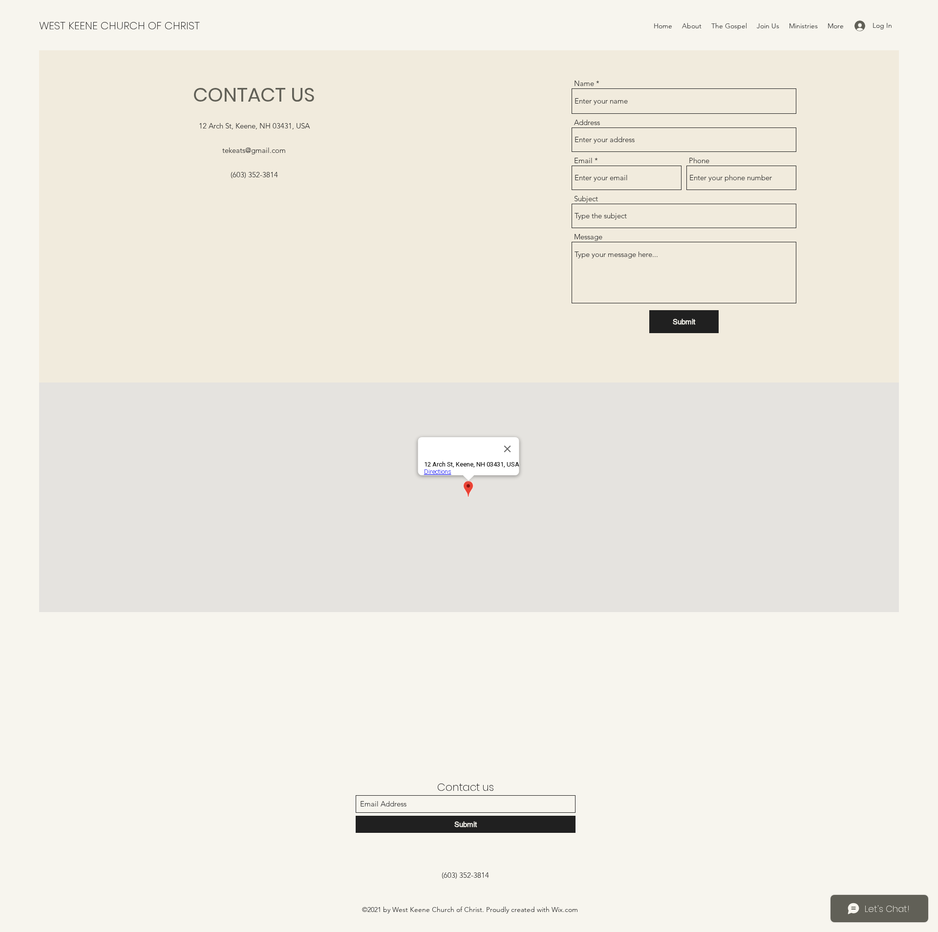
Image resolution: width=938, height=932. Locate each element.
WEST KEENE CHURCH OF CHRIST (119, 25)
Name (584, 83)
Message (588, 236)
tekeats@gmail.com (254, 150)
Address (587, 122)
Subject (586, 198)
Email (583, 160)
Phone (699, 160)
